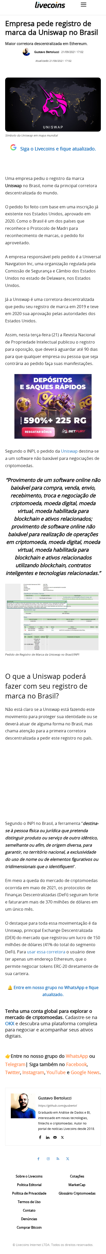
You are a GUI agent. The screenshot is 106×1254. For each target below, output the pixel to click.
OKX (9, 1023)
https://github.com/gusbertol (57, 1105)
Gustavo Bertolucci (46, 52)
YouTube (56, 1072)
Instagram (33, 1072)
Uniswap (69, 451)
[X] (62, 1136)
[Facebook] (40, 1136)
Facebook (76, 1064)
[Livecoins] (50, 4)
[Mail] (55, 1136)
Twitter (12, 1072)
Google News (85, 1072)
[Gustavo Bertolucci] (28, 52)
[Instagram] (48, 1159)
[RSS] (58, 1159)
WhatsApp (77, 1056)
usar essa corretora (46, 952)
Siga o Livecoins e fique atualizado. (58, 149)
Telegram (15, 1064)
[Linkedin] (47, 1136)
